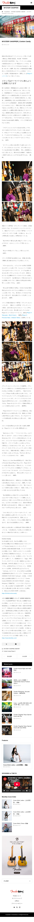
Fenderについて (17, 895)
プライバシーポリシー (17, 903)
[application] (17, 784)
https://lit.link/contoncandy (9, 593)
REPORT (17, 648)
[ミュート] (27, 791)
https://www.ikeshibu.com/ (9, 638)
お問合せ (17, 901)
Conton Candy (7, 651)
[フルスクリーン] (30, 791)
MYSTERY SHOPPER (11, 8)
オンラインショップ (17, 898)
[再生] (4, 791)
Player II (13, 651)
